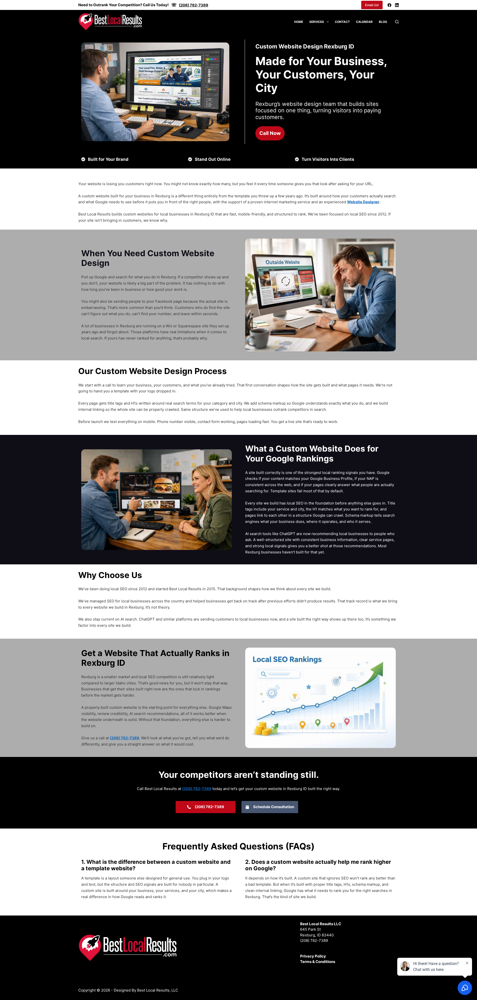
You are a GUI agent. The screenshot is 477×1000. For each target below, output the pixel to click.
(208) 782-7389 (314, 940)
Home (298, 22)
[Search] (397, 22)
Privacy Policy (313, 956)
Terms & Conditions (317, 961)
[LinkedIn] (397, 5)
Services (316, 22)
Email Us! (372, 5)
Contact (342, 22)
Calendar (364, 22)
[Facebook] (389, 5)
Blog (383, 22)
